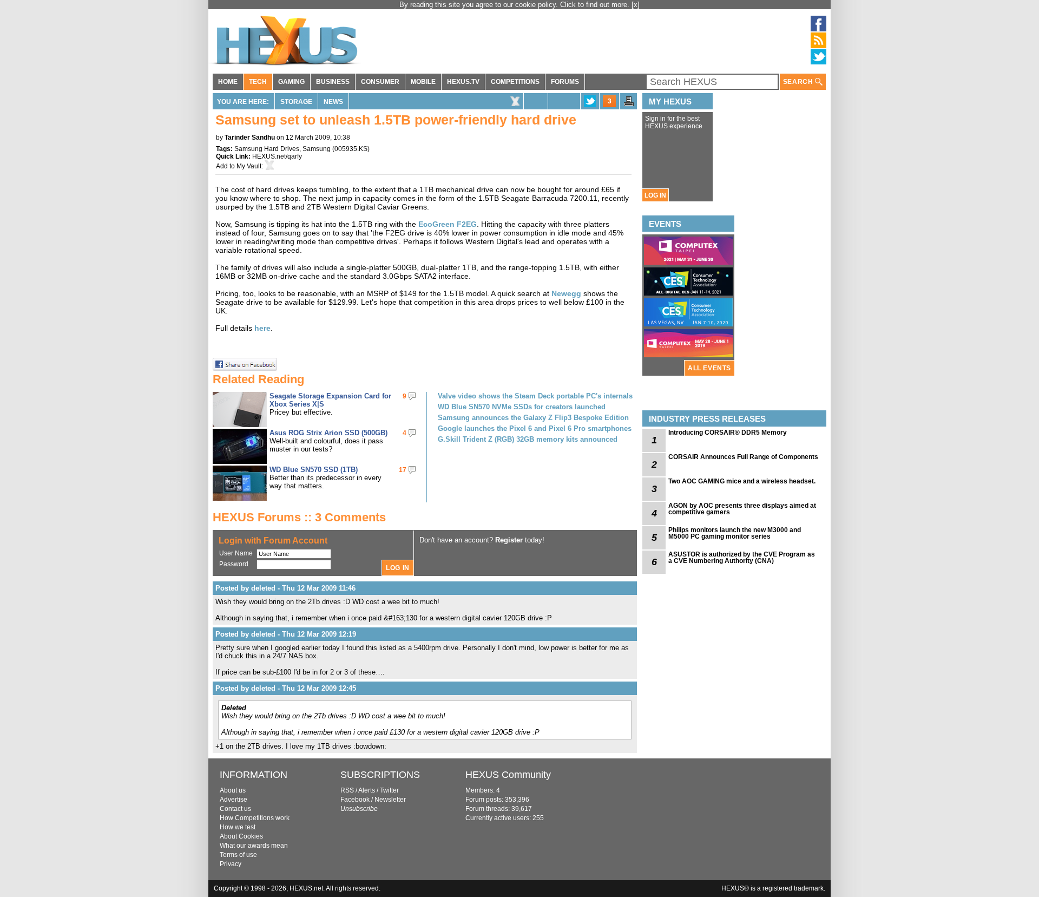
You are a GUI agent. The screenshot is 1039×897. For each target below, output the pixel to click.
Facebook (355, 799)
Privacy (230, 864)
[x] (636, 5)
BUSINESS (333, 82)
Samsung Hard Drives (266, 149)
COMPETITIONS (515, 82)
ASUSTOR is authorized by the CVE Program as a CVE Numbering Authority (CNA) (741, 557)
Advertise (233, 799)
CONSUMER (380, 82)
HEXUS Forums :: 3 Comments (299, 517)
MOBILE (423, 82)
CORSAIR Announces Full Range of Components (743, 457)
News (333, 102)
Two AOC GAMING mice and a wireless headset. (742, 481)
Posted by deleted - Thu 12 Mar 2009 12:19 (285, 634)
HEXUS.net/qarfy (277, 156)
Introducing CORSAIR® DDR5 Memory (727, 432)
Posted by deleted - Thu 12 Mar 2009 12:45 (285, 688)
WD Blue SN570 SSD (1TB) (313, 470)
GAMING (291, 82)
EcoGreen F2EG (447, 224)
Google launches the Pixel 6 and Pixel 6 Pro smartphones (535, 428)
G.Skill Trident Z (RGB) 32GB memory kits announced (527, 439)
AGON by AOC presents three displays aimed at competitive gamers (742, 508)
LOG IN (655, 195)
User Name (236, 553)
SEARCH (799, 82)
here (262, 328)
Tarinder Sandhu (250, 137)
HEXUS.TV (463, 82)
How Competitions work (255, 818)
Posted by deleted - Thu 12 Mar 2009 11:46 (285, 588)
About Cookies (241, 836)
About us (233, 790)
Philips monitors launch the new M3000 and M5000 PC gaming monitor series (734, 533)
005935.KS (350, 149)
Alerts (366, 790)
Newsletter (390, 799)
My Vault (248, 166)
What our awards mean (254, 845)
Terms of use (238, 855)
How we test (237, 827)
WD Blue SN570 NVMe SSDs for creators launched (522, 407)
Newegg (566, 293)
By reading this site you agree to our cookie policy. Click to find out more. (515, 5)
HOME (228, 82)
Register (509, 540)
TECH (258, 82)
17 (402, 470)
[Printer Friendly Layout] (629, 104)
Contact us (235, 809)
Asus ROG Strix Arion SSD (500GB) (328, 433)
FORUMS (565, 82)
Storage (296, 102)
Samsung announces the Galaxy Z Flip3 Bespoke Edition (533, 418)
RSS (347, 790)
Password (233, 564)
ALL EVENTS (709, 368)
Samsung (317, 149)
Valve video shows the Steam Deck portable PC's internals (535, 396)
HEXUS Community (508, 774)
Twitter (389, 790)
